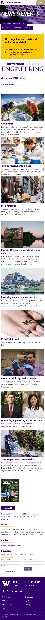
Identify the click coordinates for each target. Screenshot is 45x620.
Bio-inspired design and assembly (18, 378)
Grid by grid (7, 123)
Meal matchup (8, 205)
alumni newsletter (13, 24)
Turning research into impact (16, 165)
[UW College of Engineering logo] (13, 2)
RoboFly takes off (10, 339)
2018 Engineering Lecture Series (17, 459)
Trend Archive (8, 84)
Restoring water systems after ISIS (19, 297)
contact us (4, 519)
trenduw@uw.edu (14, 545)
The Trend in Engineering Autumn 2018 (16, 28)
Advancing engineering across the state (21, 420)
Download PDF (8, 508)
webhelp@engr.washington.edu (17, 54)
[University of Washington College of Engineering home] (22, 584)
